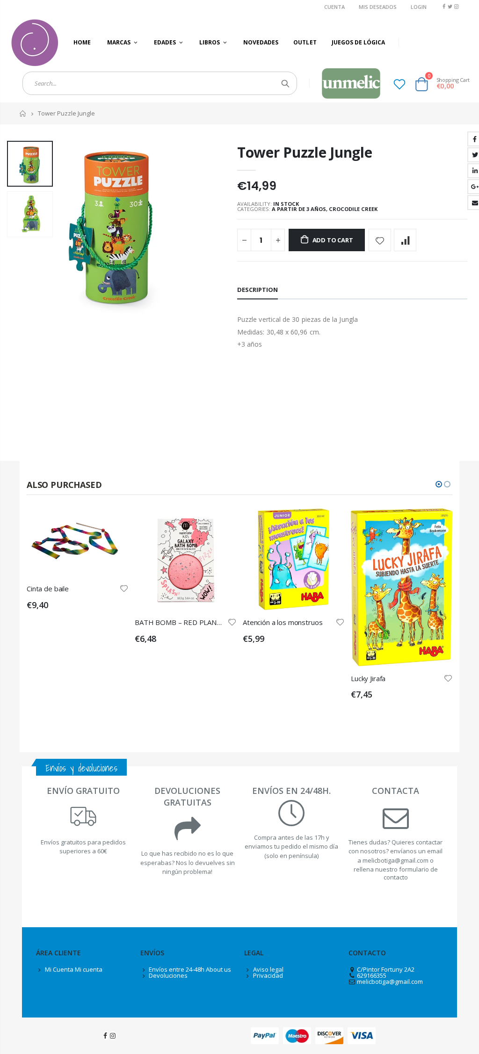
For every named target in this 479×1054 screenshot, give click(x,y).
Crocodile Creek (353, 208)
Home (23, 113)
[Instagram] (456, 6)
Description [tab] (257, 289)
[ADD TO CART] (112, 524)
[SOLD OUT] (220, 524)
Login (419, 6)
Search (285, 83)
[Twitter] (450, 6)
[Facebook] (444, 6)
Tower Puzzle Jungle (304, 152)
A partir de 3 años (299, 208)
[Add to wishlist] (380, 240)
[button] (439, 484)
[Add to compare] (405, 240)
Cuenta (334, 6)
